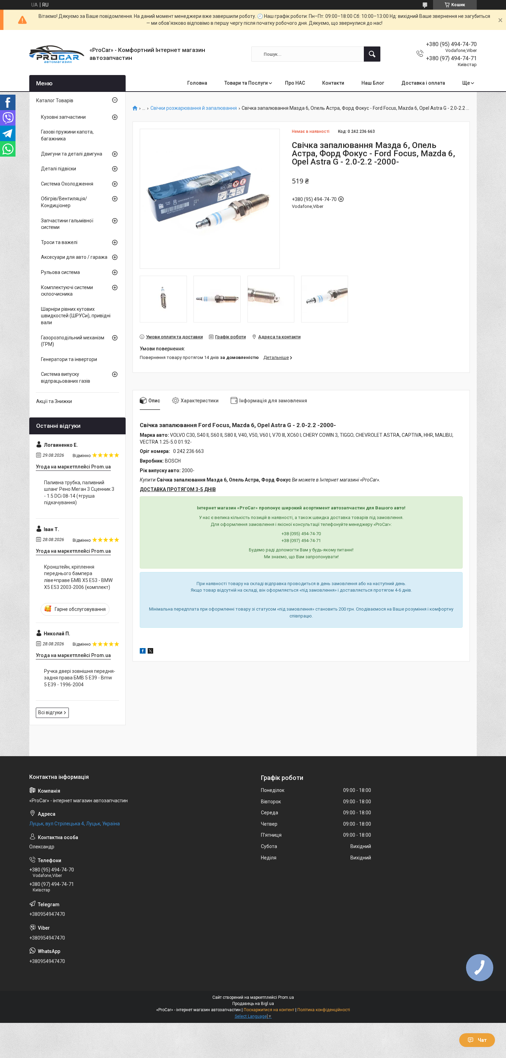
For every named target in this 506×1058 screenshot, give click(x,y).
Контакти (333, 83)
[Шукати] (372, 54)
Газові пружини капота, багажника (67, 135)
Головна (197, 83)
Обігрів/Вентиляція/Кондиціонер (64, 202)
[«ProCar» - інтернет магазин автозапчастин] (56, 54)
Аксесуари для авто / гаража (74, 257)
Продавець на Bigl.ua (253, 1003)
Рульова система (60, 272)
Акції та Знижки (54, 401)
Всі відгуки (50, 712)
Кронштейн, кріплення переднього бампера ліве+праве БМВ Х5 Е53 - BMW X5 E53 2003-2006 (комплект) (78, 577)
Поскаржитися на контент (269, 1009)
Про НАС (295, 83)
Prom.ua (286, 997)
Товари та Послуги (246, 83)
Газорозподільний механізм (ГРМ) (72, 341)
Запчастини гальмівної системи (67, 224)
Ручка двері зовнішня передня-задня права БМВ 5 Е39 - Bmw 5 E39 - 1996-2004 (79, 677)
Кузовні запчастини (63, 117)
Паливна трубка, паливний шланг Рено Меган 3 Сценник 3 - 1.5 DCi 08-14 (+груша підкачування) (79, 493)
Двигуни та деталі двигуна (71, 154)
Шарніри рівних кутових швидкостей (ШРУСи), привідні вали (75, 315)
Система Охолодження (67, 184)
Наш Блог (372, 83)
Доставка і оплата (423, 83)
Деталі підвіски (58, 168)
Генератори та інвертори (69, 359)
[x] (150, 652)
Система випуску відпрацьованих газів (65, 377)
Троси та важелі (59, 242)
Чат (482, 1040)
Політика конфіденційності (323, 1009)
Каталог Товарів (54, 100)
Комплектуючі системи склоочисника (67, 291)
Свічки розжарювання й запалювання (193, 108)
